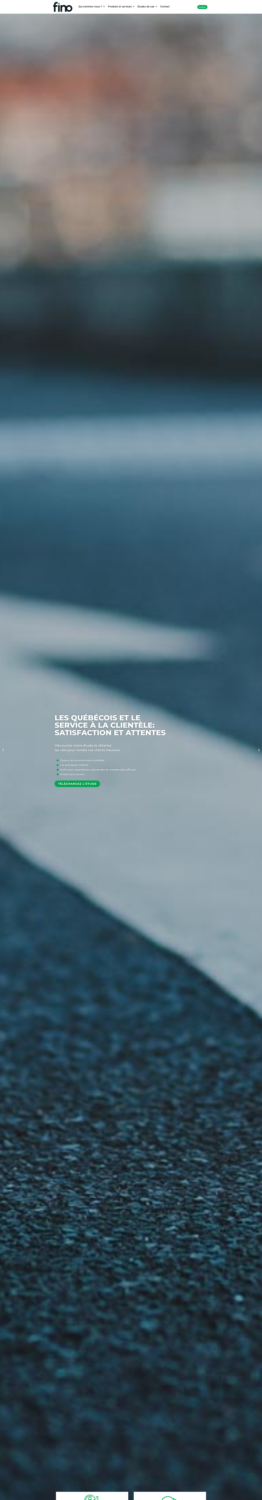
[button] (92, 6)
